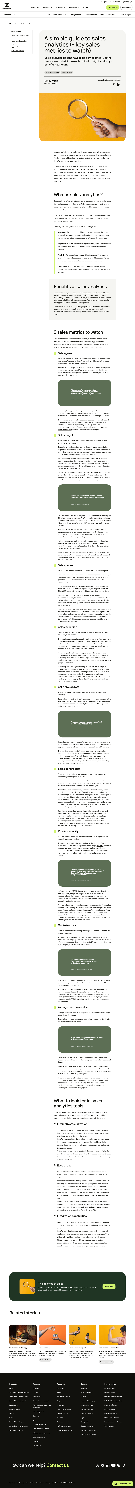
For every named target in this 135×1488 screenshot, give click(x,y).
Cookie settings (45, 1483)
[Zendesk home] (8, 6)
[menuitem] (127, 2)
